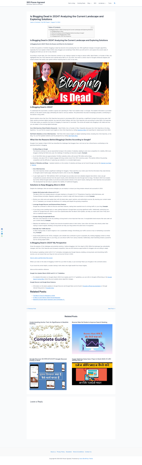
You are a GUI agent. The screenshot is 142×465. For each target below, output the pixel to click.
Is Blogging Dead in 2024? (57, 31)
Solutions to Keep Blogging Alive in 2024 (61, 34)
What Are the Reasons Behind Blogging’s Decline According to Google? (68, 33)
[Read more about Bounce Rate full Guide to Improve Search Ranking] (92, 339)
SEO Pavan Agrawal (36, 2)
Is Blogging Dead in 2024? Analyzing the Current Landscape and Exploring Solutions (71, 29)
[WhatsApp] (2, 236)
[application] (91, 3)
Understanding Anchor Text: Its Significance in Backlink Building (49, 323)
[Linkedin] (2, 234)
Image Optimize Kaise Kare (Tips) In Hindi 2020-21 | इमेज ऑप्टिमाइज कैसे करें (91, 359)
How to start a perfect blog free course (41, 258)
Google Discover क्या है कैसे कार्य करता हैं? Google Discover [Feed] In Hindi (48, 359)
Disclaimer (69, 452)
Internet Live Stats (106, 163)
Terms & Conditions (78, 452)
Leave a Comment (35, 22)
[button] (114, 3)
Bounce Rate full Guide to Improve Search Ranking (89, 322)
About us (53, 452)
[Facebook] (2, 229)
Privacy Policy (61, 452)
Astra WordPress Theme (86, 458)
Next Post (111, 308)
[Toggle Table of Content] (91, 27)
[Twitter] (2, 231)
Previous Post (31, 308)
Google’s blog (50, 288)
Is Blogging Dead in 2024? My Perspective (61, 36)
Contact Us (88, 452)
